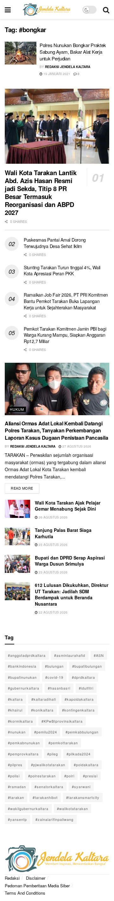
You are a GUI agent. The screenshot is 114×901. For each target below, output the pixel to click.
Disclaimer (35, 878)
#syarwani (81, 786)
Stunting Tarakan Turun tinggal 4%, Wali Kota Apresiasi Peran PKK (62, 270)
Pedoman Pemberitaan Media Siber (37, 886)
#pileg (52, 753)
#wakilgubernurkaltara (28, 808)
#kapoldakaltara (79, 699)
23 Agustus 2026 (52, 544)
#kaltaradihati (43, 699)
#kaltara (15, 699)
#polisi (14, 775)
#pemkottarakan (63, 742)
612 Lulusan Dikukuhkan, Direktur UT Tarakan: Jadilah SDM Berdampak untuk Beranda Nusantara (71, 594)
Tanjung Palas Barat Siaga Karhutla (63, 533)
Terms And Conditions (25, 893)
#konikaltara (42, 709)
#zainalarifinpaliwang (54, 819)
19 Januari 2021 (56, 74)
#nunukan (17, 731)
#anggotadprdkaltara (27, 655)
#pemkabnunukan (24, 742)
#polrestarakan (42, 775)
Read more (25, 487)
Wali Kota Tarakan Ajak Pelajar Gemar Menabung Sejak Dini (67, 505)
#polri (69, 775)
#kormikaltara (20, 721)
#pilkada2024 (78, 753)
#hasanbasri (59, 688)
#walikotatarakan (72, 808)
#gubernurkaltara (23, 688)
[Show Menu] (8, 9)
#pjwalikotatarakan (48, 764)
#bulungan (54, 666)
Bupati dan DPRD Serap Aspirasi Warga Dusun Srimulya (70, 560)
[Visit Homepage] (46, 9)
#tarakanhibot (45, 797)
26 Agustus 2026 (52, 517)
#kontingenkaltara (78, 709)
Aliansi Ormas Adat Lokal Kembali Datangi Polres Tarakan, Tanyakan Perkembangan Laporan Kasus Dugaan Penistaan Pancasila (56, 430)
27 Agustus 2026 (76, 446)
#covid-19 (54, 677)
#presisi (90, 775)
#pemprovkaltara (23, 753)
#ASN (99, 655)
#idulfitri (86, 688)
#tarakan (16, 797)
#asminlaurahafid (69, 655)
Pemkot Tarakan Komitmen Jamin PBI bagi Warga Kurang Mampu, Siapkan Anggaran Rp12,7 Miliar (65, 335)
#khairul (15, 709)
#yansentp (17, 819)
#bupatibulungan (87, 666)
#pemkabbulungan (82, 731)
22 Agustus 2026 (52, 612)
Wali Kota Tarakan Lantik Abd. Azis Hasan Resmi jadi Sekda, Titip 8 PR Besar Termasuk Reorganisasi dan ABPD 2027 (40, 192)
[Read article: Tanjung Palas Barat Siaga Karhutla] (17, 536)
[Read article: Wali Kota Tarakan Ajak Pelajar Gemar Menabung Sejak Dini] (17, 509)
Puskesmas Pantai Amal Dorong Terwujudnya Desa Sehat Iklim (55, 243)
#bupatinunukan (22, 677)
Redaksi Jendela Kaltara (67, 67)
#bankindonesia (22, 666)
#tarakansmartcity (82, 797)
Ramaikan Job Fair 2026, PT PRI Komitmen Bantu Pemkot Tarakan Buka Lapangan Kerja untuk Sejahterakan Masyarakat (66, 301)
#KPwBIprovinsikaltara (62, 721)
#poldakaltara (86, 764)
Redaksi (12, 878)
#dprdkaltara (83, 677)
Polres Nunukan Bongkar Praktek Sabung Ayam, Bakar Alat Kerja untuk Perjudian (73, 52)
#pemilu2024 (45, 731)
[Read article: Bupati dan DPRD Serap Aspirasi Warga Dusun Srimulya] (17, 564)
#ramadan (17, 786)
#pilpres (15, 764)
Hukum (17, 409)
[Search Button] (106, 9)
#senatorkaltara (49, 786)
